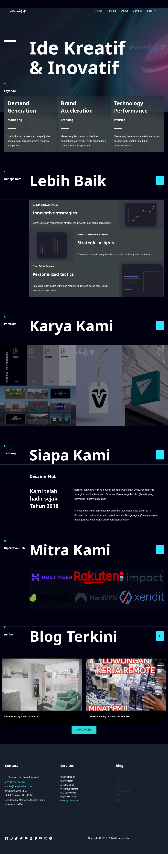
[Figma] (35, 838)
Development (123, 790)
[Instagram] (11, 838)
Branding (120, 777)
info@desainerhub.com (19, 786)
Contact (137, 10)
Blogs (150, 10)
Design (119, 786)
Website (120, 800)
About (124, 10)
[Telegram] (50, 838)
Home (98, 10)
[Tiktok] (16, 838)
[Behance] (40, 838)
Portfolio (111, 10)
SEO (118, 795)
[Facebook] (6, 838)
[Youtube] (26, 838)
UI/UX (119, 781)
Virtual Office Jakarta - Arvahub (21, 716)
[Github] (45, 838)
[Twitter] (21, 838)
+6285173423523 (16, 781)
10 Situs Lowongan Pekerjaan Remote (108, 716)
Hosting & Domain (69, 800)
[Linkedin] (31, 838)
